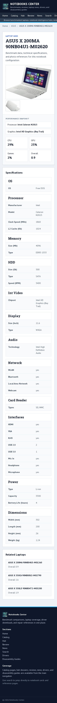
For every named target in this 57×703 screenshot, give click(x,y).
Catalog (14, 15)
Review (31, 15)
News (39, 15)
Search (48, 15)
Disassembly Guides (11, 659)
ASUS (13, 26)
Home (5, 15)
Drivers (5, 655)
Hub (23, 15)
